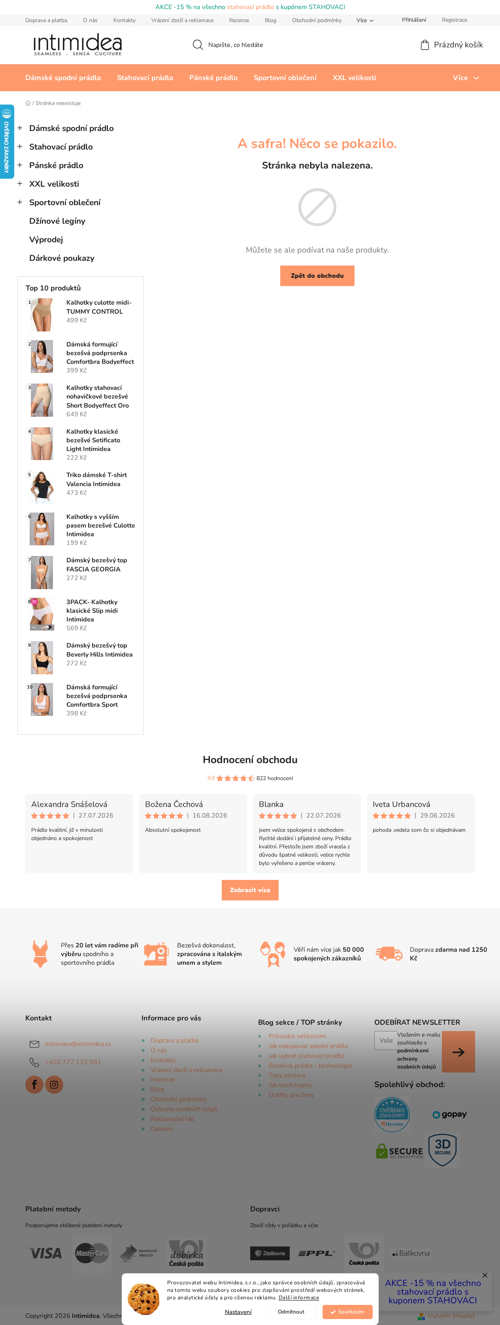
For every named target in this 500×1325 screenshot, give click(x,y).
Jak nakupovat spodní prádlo (308, 1046)
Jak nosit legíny (290, 1085)
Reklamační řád (172, 1119)
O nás (90, 20)
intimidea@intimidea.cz (78, 1044)
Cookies (162, 1129)
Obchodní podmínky (317, 20)
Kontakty (124, 20)
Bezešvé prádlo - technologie (310, 1065)
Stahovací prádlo (61, 146)
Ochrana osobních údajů (184, 1109)
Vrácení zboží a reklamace (182, 20)
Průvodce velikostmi (297, 1036)
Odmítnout (291, 1312)
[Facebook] (34, 1085)
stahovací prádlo (250, 7)
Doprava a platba (46, 20)
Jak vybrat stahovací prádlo (306, 1056)
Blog (270, 20)
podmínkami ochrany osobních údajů (416, 1058)
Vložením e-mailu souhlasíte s (418, 1050)
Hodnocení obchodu (250, 760)
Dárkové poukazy (61, 258)
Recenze (239, 20)
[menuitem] (63, 77)
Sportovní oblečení (64, 202)
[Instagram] (54, 1085)
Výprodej (46, 239)
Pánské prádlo (56, 165)
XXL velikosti (54, 183)
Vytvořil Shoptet (451, 1316)
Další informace (299, 1297)
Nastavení (238, 1312)
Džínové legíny (57, 220)
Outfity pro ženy (291, 1095)
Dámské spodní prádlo (71, 128)
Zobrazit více (250, 890)
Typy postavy (287, 1075)
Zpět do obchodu (317, 275)
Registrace (454, 20)
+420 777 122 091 (73, 1062)
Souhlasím (351, 1312)
